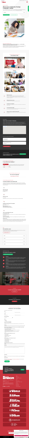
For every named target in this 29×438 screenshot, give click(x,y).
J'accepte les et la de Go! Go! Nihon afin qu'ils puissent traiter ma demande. (14, 359)
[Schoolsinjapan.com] (14, 415)
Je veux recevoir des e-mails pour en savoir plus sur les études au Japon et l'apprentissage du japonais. (14, 356)
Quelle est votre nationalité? (7, 322)
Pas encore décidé (7, 341)
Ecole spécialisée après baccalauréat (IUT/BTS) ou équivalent (12, 331)
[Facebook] (3, 386)
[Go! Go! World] (14, 391)
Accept (21, 435)
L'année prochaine (7, 340)
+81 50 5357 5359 (7, 381)
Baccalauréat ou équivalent (8, 329)
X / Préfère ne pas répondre (8, 321)
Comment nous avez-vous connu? (8, 342)
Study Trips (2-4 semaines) (8, 335)
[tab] (6, 164)
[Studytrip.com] (14, 410)
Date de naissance (6, 316)
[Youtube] (4, 386)
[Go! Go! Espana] (14, 400)
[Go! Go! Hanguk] (14, 395)
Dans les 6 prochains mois (8, 339)
